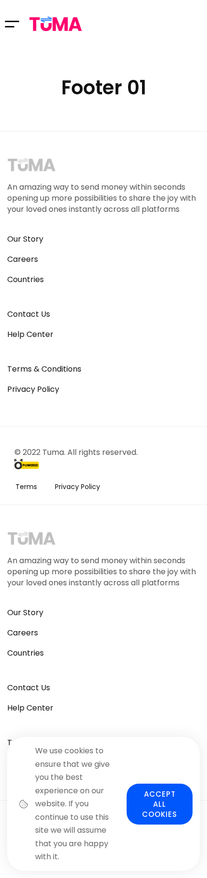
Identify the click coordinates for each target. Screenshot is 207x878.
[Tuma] (55, 23)
